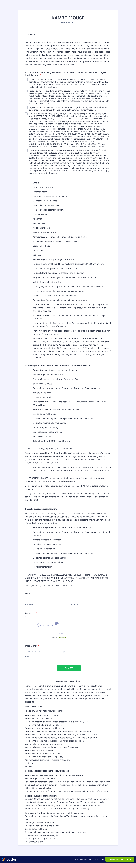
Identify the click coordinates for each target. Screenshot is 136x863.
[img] (45, 624)
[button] (63, 651)
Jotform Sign (62, 637)
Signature (31, 613)
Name (29, 593)
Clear (61, 634)
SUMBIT (69, 668)
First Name (29, 604)
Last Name (74, 604)
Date (27, 657)
